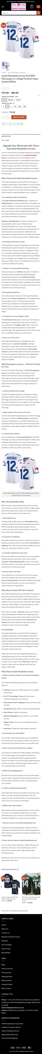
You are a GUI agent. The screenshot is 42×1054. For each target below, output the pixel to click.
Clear (38, 95)
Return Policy (6, 988)
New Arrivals (6, 949)
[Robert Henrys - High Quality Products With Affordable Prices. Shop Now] (18, 6)
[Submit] (38, 13)
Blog (3, 964)
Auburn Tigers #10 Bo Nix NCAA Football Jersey (10, 898)
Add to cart (19, 117)
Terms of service (7, 969)
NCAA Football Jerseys (16, 73)
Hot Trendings (7, 945)
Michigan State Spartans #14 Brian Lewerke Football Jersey (31, 899)
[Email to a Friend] (14, 124)
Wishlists (5, 941)
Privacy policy (6, 972)
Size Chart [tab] (5, 140)
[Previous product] (7, 88)
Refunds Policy (7, 980)
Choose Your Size (7, 103)
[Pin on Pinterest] (18, 124)
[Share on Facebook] (7, 124)
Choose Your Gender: (8, 96)
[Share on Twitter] (10, 124)
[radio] (4, 99)
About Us (5, 929)
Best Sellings (6, 952)
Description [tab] (6, 136)
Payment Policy (7, 984)
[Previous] (1, 891)
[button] (3, 6)
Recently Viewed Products (11, 937)
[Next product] (3, 88)
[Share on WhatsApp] (3, 124)
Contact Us (5, 933)
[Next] (40, 891)
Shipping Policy (7, 976)
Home (4, 73)
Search (4, 925)
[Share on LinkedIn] (21, 124)
